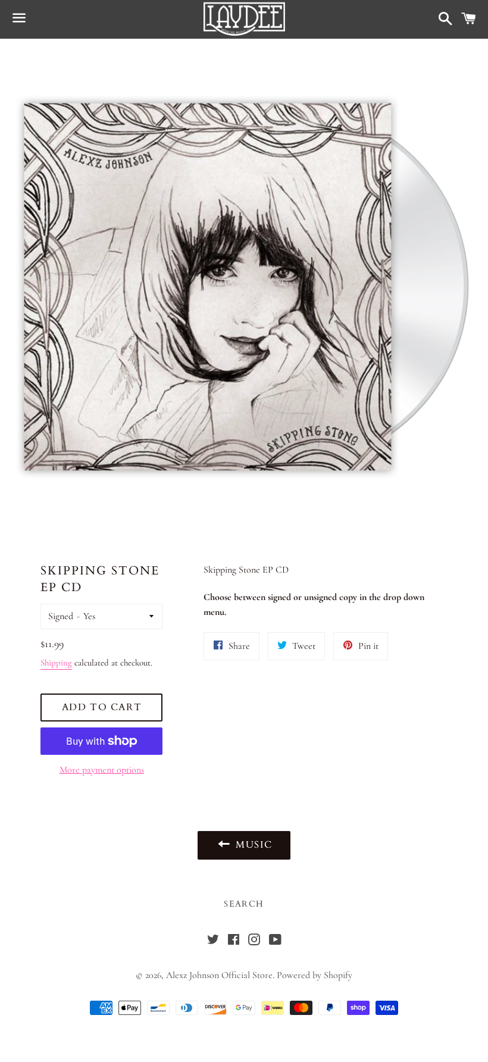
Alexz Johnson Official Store (219, 975)
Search (244, 904)
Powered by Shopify (314, 975)
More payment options (102, 770)
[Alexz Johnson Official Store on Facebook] (233, 941)
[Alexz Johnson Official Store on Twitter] (213, 941)
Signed (60, 616)
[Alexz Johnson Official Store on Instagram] (254, 941)
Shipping (56, 662)
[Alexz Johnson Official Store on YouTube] (274, 941)
